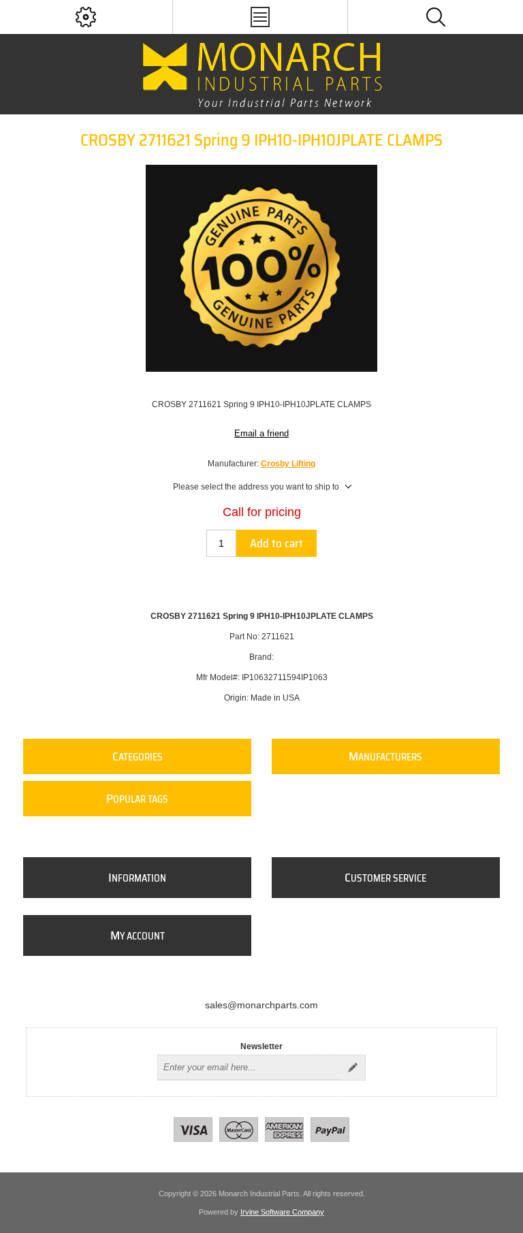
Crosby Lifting (288, 463)
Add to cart (276, 543)
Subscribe (352, 1067)
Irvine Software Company (282, 1212)
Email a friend (261, 433)
